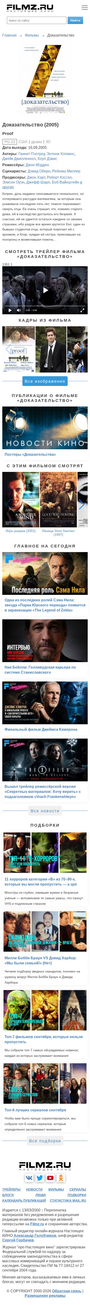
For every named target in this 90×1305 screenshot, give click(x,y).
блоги (8, 1195)
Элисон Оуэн (13, 182)
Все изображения (45, 381)
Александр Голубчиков (35, 1236)
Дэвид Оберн (39, 171)
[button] (82, 349)
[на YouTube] (50, 1178)
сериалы (77, 1189)
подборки (77, 1195)
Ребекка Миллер (66, 171)
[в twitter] (40, 1178)
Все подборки (45, 1141)
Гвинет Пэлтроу (31, 154)
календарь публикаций (24, 1200)
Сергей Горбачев (18, 1240)
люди (41, 1195)
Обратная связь (66, 1291)
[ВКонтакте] (29, 1178)
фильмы (56, 1189)
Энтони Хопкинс (61, 154)
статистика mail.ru (68, 1200)
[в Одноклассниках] (61, 1178)
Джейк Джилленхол (19, 159)
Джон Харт (36, 177)
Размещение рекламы (45, 1296)
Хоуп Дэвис (47, 159)
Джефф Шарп (38, 182)
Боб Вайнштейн (65, 182)
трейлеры (11, 1189)
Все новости (45, 811)
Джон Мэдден (37, 165)
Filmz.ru (37, 1224)
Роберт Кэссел (59, 177)
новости (34, 1189)
